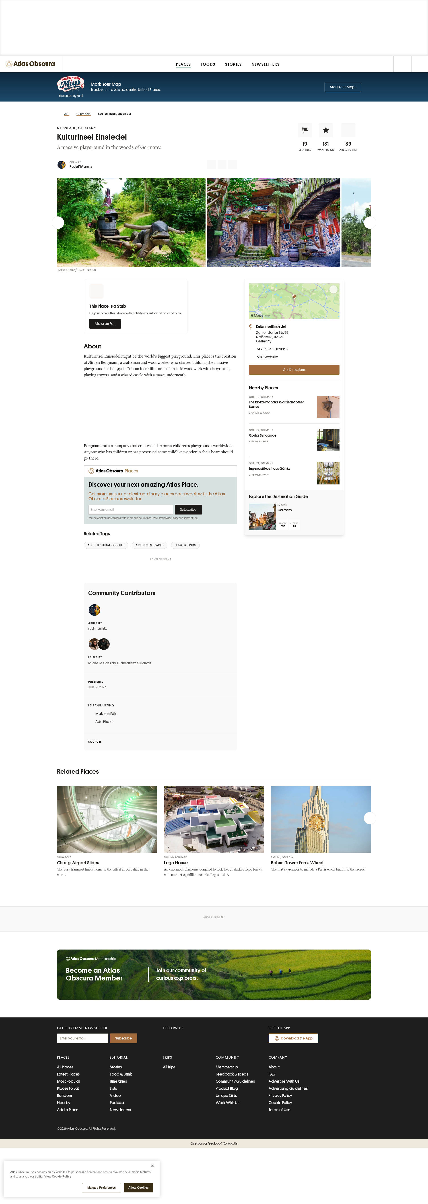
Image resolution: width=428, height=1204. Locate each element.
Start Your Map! (343, 87)
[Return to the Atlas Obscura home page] (31, 64)
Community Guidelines (235, 1081)
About (274, 1067)
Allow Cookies (138, 1187)
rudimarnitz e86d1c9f (134, 663)
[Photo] (328, 407)
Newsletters (120, 1110)
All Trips (169, 1067)
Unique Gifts (226, 1095)
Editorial (119, 1057)
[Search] (419, 64)
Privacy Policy (170, 518)
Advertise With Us (284, 1081)
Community (227, 1057)
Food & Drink (121, 1074)
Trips (168, 1057)
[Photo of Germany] (262, 517)
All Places (65, 1067)
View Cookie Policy (57, 1176)
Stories (116, 1067)
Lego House (176, 862)
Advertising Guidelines (288, 1088)
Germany (285, 510)
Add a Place (67, 1110)
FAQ (272, 1074)
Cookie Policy (280, 1102)
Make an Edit (105, 323)
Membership (227, 1067)
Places (63, 1057)
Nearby (63, 1102)
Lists (113, 1088)
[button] (305, 130)
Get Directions (294, 370)
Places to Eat (68, 1088)
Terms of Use (191, 518)
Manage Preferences (101, 1187)
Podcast (117, 1102)
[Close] (152, 1166)
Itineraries (118, 1081)
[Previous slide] (58, 222)
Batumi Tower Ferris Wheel (297, 862)
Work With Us (227, 1102)
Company (278, 1057)
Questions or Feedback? (214, 1143)
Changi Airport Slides (78, 862)
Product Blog (227, 1088)
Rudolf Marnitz (81, 167)
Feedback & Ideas (232, 1074)
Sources (95, 741)
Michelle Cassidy (102, 663)
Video (115, 1095)
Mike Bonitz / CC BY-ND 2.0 (77, 269)
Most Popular (68, 1081)
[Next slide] (370, 222)
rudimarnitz (97, 628)
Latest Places (68, 1074)
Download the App (297, 1038)
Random (64, 1095)
